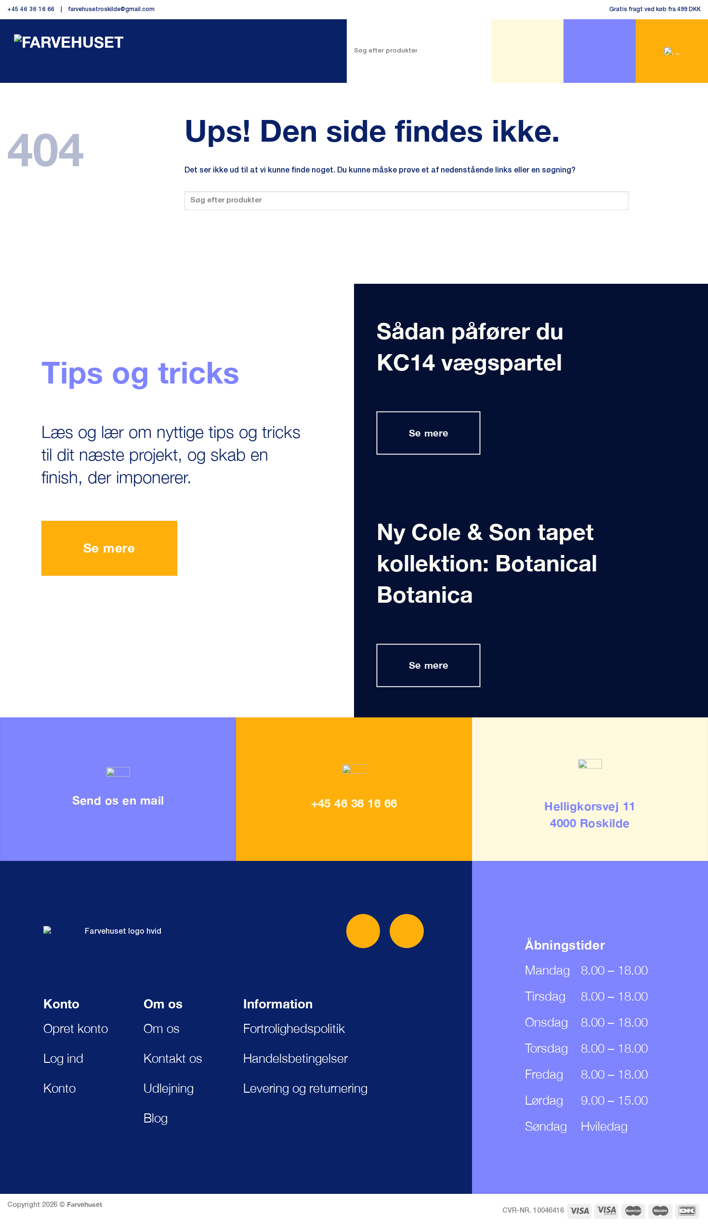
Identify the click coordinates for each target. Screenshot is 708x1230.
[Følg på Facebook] (363, 931)
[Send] (455, 51)
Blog (156, 1118)
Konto (59, 1088)
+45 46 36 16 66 (31, 9)
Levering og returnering (305, 1088)
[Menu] (527, 51)
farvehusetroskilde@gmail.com (111, 9)
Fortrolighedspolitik (294, 1028)
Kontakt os (173, 1058)
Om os (162, 1028)
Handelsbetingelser (295, 1058)
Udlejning (169, 1088)
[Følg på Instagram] (407, 931)
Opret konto (75, 1028)
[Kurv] (672, 51)
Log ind (63, 1058)
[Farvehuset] (73, 46)
